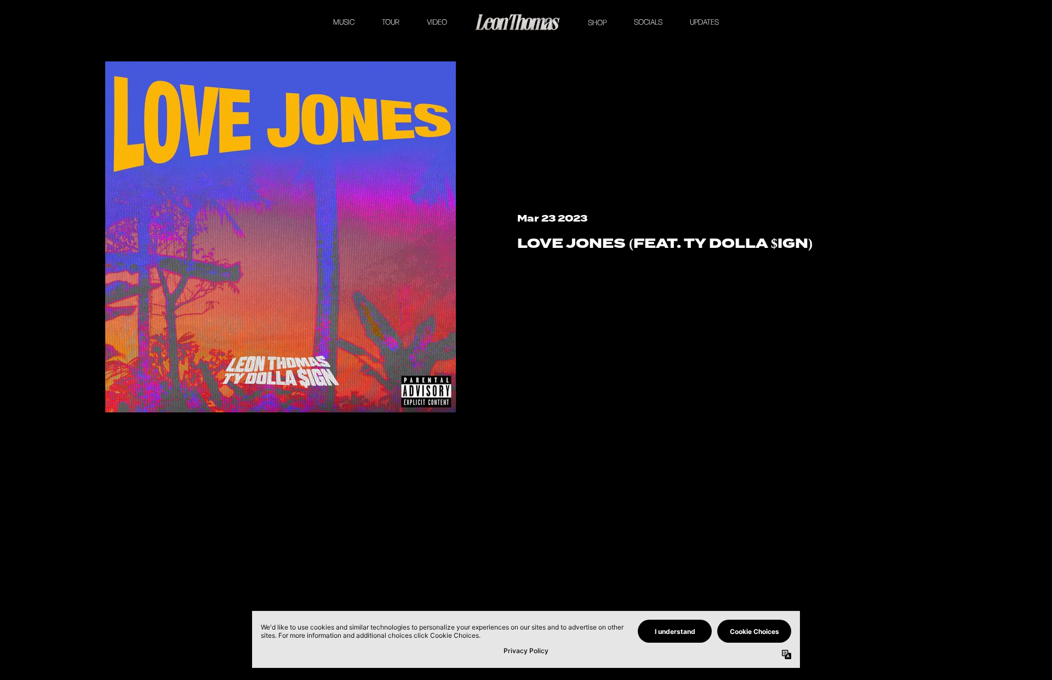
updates (704, 22)
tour (390, 22)
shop (597, 22)
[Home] (517, 22)
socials (648, 22)
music (344, 22)
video (437, 22)
